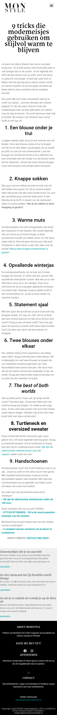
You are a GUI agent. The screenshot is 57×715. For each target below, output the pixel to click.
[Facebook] (25, 651)
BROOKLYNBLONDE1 (38, 538)
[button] (51, 5)
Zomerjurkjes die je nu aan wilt (21, 552)
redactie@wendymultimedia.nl (28, 700)
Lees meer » (5, 567)
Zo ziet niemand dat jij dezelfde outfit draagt (26, 577)
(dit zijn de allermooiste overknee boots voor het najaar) (27, 451)
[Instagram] (32, 651)
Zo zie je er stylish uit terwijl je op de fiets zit (28, 600)
